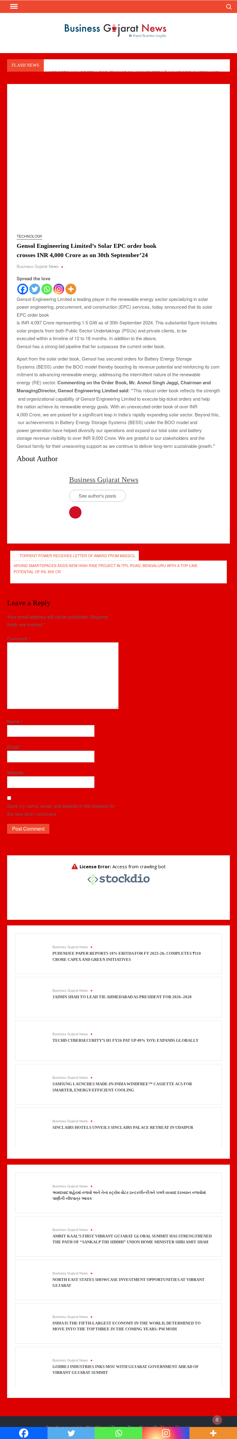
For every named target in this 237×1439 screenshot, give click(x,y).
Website (15, 772)
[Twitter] (34, 289)
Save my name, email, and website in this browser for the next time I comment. (61, 810)
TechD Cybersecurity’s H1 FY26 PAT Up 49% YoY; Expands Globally (125, 1040)
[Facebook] (22, 289)
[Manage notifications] (217, 1420)
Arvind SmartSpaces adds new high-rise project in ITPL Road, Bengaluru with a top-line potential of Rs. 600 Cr (106, 568)
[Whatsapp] (46, 289)
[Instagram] (58, 289)
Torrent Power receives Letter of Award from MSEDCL (77, 555)
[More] (70, 289)
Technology (29, 236)
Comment (18, 638)
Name (15, 721)
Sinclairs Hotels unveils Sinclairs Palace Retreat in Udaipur (122, 1127)
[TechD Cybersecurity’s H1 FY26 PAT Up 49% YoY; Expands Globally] (35, 1040)
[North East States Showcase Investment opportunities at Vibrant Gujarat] (35, 1279)
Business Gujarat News (38, 266)
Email (14, 747)
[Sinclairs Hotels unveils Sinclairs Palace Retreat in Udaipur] (35, 1127)
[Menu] (13, 6)
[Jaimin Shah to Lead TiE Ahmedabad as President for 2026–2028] (35, 996)
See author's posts (97, 495)
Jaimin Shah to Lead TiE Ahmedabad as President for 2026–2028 (122, 997)
